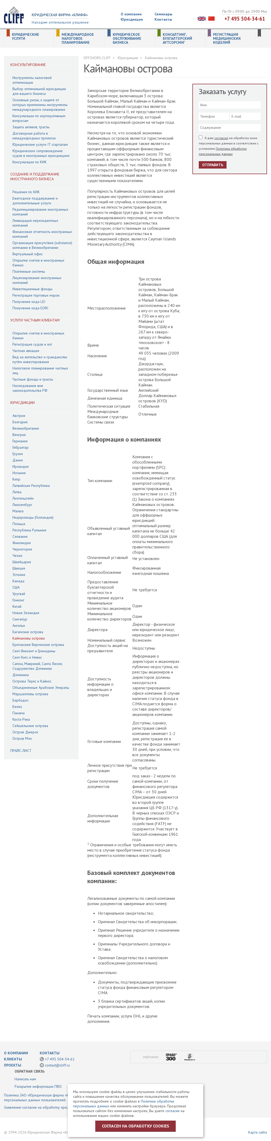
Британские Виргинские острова (38, 644)
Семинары (163, 14)
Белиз (17, 706)
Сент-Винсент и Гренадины (33, 651)
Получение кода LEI (28, 301)
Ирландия (20, 466)
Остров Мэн (22, 738)
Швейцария (21, 562)
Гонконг (18, 600)
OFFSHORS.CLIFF (97, 57)
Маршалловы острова (30, 693)
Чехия (17, 555)
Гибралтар (20, 447)
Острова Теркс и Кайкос (31, 681)
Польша (18, 523)
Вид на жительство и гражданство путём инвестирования (39, 359)
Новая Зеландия (25, 612)
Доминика (20, 674)
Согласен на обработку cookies (135, 1126)
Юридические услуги (25, 37)
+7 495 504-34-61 (244, 18)
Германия (20, 441)
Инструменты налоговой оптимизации (32, 80)
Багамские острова (27, 631)
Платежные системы (28, 271)
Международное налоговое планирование (78, 39)
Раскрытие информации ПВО (38, 1086)
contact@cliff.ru (57, 1065)
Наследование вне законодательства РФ (29, 388)
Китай (16, 606)
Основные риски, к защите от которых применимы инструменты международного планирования (39, 105)
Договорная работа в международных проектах (34, 135)
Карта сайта (257, 1132)
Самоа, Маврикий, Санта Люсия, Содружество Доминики (37, 666)
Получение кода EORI (30, 308)
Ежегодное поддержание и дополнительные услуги (35, 200)
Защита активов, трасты (30, 127)
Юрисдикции (132, 19)
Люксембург (22, 504)
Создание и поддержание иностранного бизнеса (34, 176)
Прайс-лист (20, 750)
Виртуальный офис (27, 254)
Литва (16, 492)
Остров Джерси (25, 732)
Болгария (20, 422)
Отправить (212, 164)
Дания (17, 460)
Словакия (20, 536)
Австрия (18, 415)
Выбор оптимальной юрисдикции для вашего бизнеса (39, 91)
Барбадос (20, 700)
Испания (19, 472)
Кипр (16, 479)
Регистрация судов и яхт (32, 344)
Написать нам (25, 1079)
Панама (18, 713)
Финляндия (21, 542)
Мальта (18, 511)
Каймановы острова (28, 638)
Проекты (12, 1065)
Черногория (22, 549)
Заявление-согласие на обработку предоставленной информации (58, 1107)
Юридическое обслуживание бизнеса (127, 39)
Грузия (17, 453)
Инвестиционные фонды (32, 289)
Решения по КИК (26, 192)
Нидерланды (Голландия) (32, 517)
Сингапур (19, 619)
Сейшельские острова (30, 725)
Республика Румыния (29, 530)
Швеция (18, 568)
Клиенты (13, 1059)
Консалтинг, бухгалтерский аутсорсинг (177, 39)
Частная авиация (25, 350)
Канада (18, 581)
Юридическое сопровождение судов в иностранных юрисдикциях (41, 153)
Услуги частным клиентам (35, 320)
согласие (221, 138)
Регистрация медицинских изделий (227, 39)
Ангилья (18, 625)
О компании (131, 14)
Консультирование (28, 64)
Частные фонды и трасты (32, 379)
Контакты (163, 19)
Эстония (18, 574)
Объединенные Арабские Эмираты (40, 687)
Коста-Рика (21, 719)
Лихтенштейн (23, 498)
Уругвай (18, 593)
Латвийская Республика (31, 485)
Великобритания (25, 428)
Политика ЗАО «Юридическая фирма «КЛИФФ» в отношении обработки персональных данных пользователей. (62, 1097)
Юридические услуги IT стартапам (40, 144)
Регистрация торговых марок (36, 295)
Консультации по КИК (29, 162)
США (16, 587)
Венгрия (19, 434)
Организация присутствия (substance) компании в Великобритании (42, 245)
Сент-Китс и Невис (27, 657)
